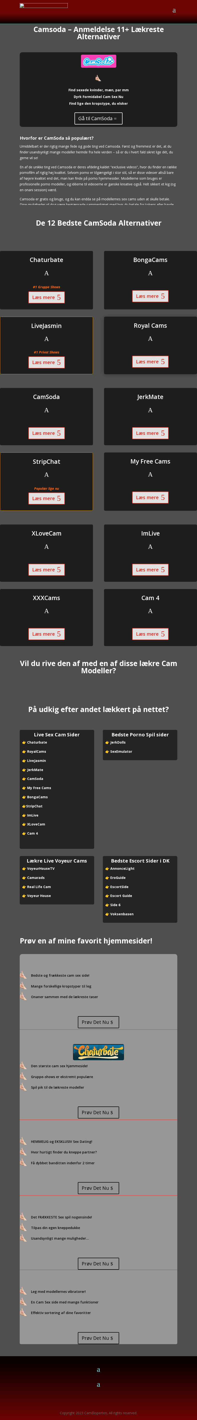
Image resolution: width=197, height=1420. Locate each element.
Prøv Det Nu (95, 1022)
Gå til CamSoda (95, 118)
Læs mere (43, 297)
